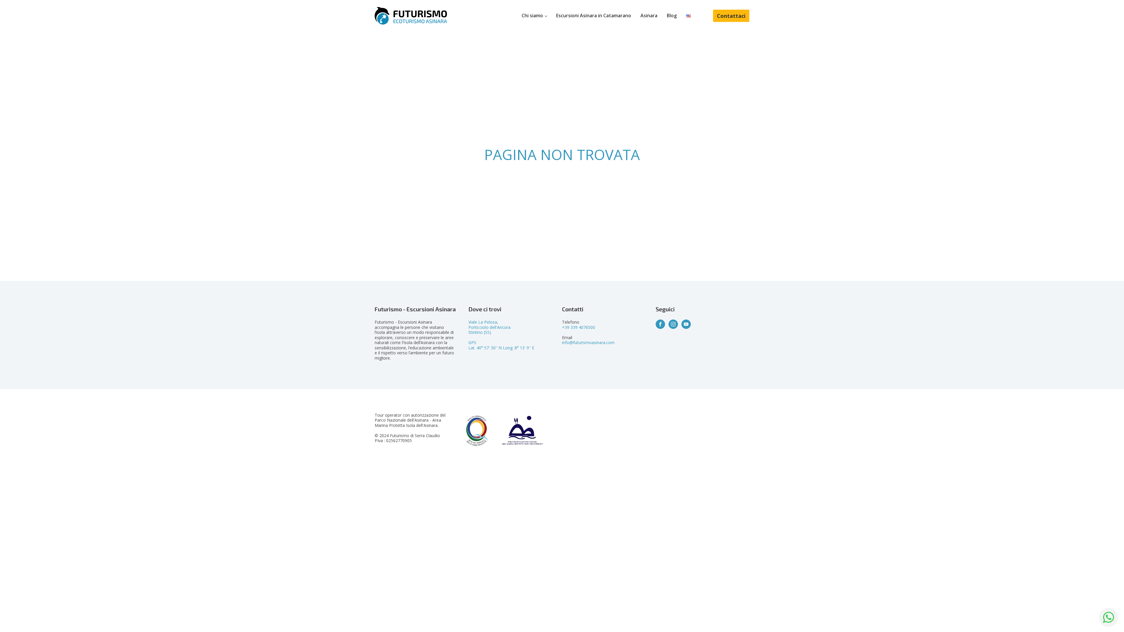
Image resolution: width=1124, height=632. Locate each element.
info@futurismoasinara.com (588, 342)
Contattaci (731, 15)
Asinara (648, 15)
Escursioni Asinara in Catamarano (593, 15)
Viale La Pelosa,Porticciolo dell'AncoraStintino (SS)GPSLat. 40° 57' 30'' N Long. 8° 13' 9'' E (501, 335)
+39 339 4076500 (578, 327)
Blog (672, 15)
